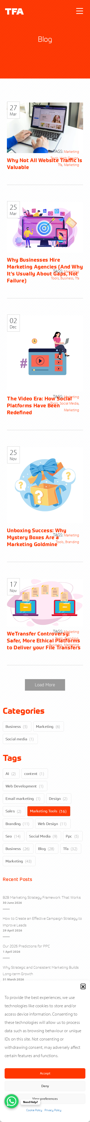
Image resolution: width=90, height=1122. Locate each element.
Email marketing (20, 798)
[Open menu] (79, 11)
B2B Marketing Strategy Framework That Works (42, 897)
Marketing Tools (43, 811)
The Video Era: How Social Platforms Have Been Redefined (39, 405)
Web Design (48, 823)
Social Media (40, 836)
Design (55, 798)
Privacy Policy (53, 1110)
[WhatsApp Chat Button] (11, 1101)
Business (13, 726)
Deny (45, 1086)
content (30, 773)
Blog (42, 848)
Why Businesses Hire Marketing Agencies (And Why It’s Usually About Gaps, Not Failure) (45, 270)
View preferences (45, 1098)
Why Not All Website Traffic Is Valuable (44, 163)
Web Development (21, 786)
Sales (10, 811)
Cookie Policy (34, 1110)
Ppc (69, 836)
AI (7, 773)
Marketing (44, 726)
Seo (9, 836)
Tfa (66, 848)
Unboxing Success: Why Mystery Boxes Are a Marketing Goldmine (36, 537)
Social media (16, 739)
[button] (83, 986)
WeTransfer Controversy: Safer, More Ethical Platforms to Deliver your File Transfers (44, 640)
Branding (13, 823)
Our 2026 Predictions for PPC (26, 946)
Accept (45, 1073)
